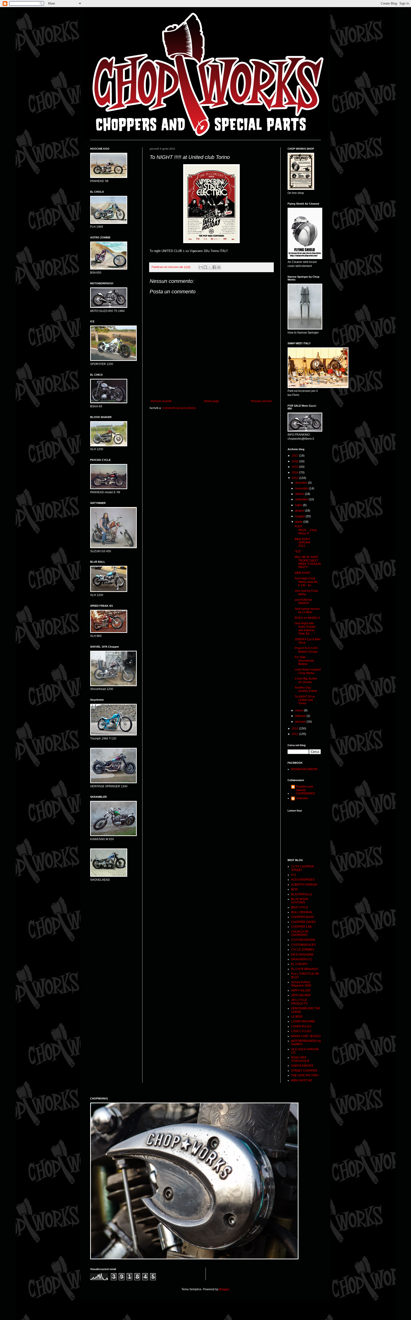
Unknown (302, 798)
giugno (300, 510)
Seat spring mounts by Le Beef (307, 610)
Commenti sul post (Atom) (179, 408)
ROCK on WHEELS (307, 618)
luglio (299, 505)
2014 (295, 472)
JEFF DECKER (301, 995)
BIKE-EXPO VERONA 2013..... (302, 542)
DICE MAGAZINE (302, 954)
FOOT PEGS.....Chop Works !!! (306, 530)
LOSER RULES (301, 1026)
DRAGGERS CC (302, 959)
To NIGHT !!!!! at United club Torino (305, 700)
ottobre (300, 494)
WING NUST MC (302, 1080)
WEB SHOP (302, 573)
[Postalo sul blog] (205, 267)
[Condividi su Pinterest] (218, 267)
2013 (295, 478)
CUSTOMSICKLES (303, 944)
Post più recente (161, 401)
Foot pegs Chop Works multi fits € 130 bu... (307, 582)
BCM (294, 889)
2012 (295, 728)
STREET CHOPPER (304, 1070)
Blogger (224, 1289)
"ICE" (298, 551)
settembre (302, 499)
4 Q (293, 875)
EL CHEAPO (299, 964)
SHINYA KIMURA (302, 1065)
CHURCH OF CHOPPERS (299, 933)
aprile (299, 521)
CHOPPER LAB (301, 926)
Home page (211, 401)
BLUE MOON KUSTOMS (299, 900)
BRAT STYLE (299, 907)
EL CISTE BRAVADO (304, 969)
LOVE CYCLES (301, 1031)
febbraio (301, 716)
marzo (299, 710)
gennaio (301, 721)
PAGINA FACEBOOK (304, 769)
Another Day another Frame (306, 689)
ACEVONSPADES (303, 879)
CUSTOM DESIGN (303, 939)
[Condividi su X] (209, 267)
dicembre (301, 482)
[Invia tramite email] (200, 267)
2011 (295, 734)
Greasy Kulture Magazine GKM (301, 983)
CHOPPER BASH (302, 917)
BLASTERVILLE (301, 894)
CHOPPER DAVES (303, 922)
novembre (302, 488)
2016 (295, 461)
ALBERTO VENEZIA (304, 884)
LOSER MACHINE (303, 1021)
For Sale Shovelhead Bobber (304, 660)
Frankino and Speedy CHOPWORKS (305, 790)
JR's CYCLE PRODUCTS (299, 1001)
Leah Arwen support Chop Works (308, 671)
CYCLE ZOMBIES (302, 949)
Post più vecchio (261, 401)
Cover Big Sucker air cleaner (306, 680)
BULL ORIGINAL (302, 912)
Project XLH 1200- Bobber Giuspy (306, 649)
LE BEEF (297, 1016)
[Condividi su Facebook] (214, 267)
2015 (295, 466)
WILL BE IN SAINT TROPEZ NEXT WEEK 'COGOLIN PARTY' (308, 562)
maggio (300, 516)
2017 (295, 455)
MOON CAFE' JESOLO (306, 1036)
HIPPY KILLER (300, 990)
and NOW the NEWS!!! (303, 601)
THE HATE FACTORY (305, 1075)
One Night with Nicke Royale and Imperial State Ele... (305, 628)
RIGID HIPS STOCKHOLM (300, 1059)
